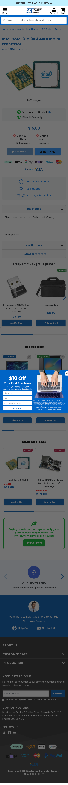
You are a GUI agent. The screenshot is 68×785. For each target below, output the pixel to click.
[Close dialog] (66, 372)
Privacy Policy (46, 409)
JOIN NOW (17, 408)
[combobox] (34, 20)
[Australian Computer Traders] (34, 10)
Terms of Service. (56, 409)
